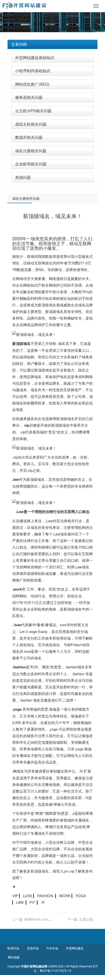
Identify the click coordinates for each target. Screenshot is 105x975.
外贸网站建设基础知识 (34, 57)
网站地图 (14, 957)
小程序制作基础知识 (32, 70)
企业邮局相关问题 (30, 164)
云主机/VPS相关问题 (33, 110)
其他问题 (23, 177)
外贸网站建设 (75, 948)
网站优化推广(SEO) (32, 84)
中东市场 (52, 948)
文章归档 (19, 44)
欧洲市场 (13, 948)
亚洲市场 (33, 948)
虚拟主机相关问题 (30, 124)
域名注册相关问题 (30, 150)
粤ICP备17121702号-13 (55, 970)
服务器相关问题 (28, 97)
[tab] (52, 44)
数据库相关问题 (28, 137)
